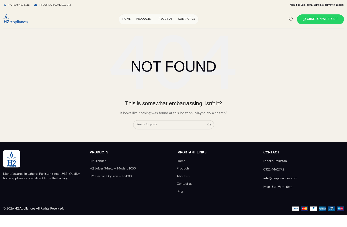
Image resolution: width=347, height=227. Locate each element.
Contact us (184, 183)
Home (181, 161)
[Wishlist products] (291, 19)
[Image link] (11, 158)
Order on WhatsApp (322, 19)
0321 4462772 (273, 169)
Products (183, 168)
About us (183, 176)
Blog (180, 191)
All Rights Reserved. (39, 208)
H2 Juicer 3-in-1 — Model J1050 (113, 168)
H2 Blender (98, 161)
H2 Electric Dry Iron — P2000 (111, 176)
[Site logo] (15, 19)
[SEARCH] (209, 124)
